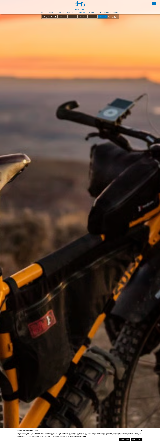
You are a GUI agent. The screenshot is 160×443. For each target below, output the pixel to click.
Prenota (116, 12)
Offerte (107, 12)
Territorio (82, 12)
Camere (50, 12)
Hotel (43, 12)
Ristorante (60, 12)
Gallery (92, 12)
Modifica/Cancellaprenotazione (112, 17)
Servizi (99, 12)
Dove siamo (71, 12)
